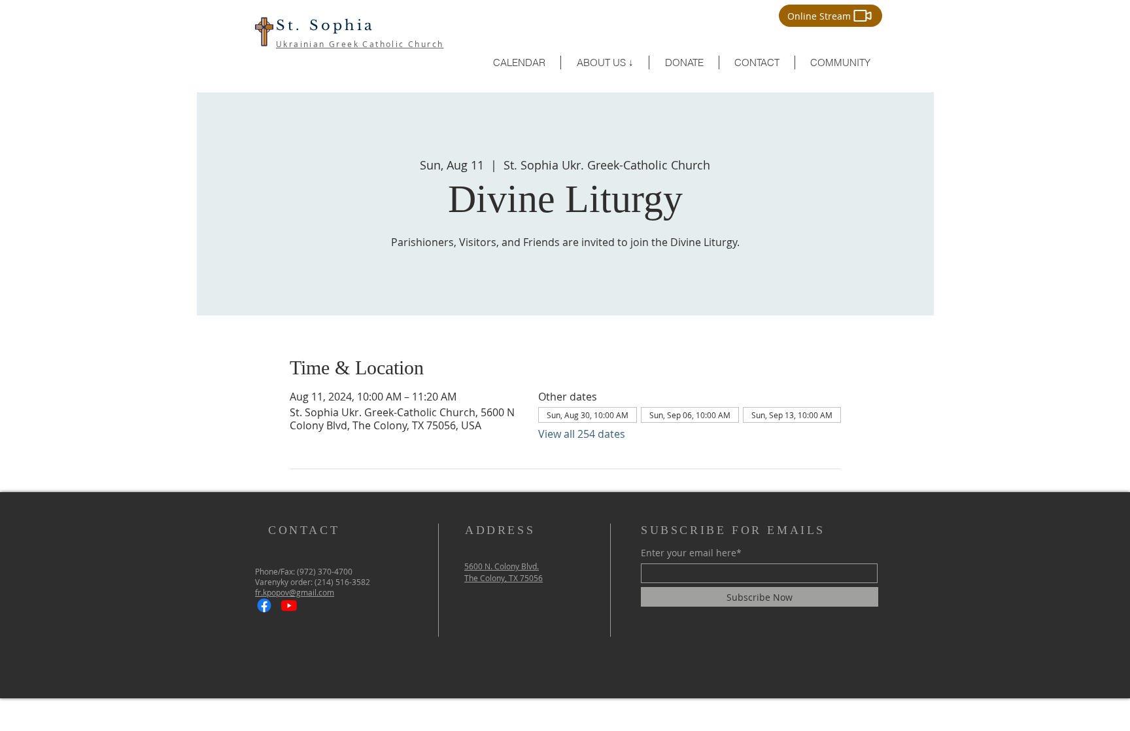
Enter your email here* (691, 553)
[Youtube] (289, 605)
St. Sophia (325, 25)
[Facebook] (264, 605)
